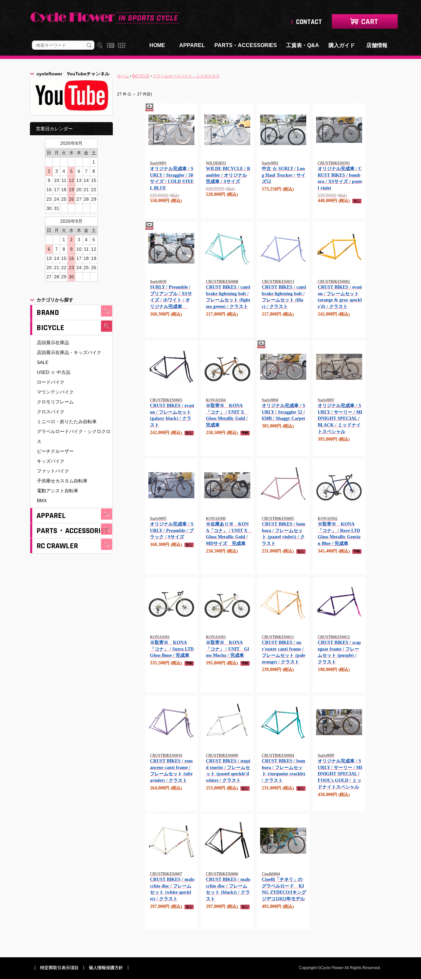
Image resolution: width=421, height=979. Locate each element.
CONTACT (309, 21)
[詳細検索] (99, 45)
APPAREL (192, 45)
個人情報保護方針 (106, 968)
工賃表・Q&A (302, 45)
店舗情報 (376, 45)
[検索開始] (89, 45)
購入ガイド (342, 45)
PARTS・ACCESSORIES (245, 45)
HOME (157, 45)
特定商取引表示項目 (59, 968)
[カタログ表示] (121, 45)
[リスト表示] (110, 45)
